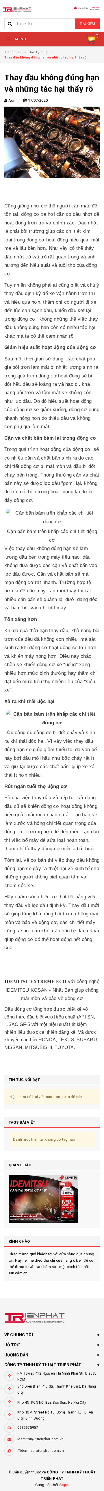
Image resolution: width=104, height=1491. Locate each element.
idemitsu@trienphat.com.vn (40, 1439)
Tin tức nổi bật (24, 1080)
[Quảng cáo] (52, 1199)
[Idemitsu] (52, 1317)
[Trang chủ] (17, 9)
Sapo (64, 1485)
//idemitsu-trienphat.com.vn (40, 1451)
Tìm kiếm (87, 24)
